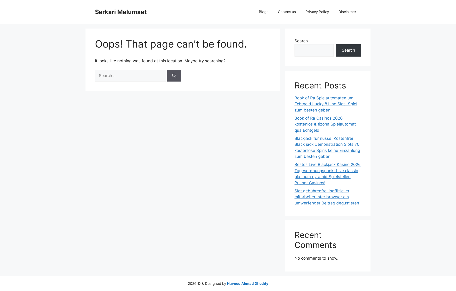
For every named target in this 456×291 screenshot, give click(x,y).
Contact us (287, 12)
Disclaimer (347, 12)
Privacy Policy (317, 12)
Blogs (263, 12)
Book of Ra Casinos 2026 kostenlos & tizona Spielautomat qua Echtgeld (325, 124)
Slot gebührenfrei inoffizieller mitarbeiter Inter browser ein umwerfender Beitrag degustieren (326, 197)
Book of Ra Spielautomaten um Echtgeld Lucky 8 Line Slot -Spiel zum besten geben (325, 104)
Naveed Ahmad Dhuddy (247, 283)
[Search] (174, 76)
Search (301, 41)
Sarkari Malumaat (121, 11)
